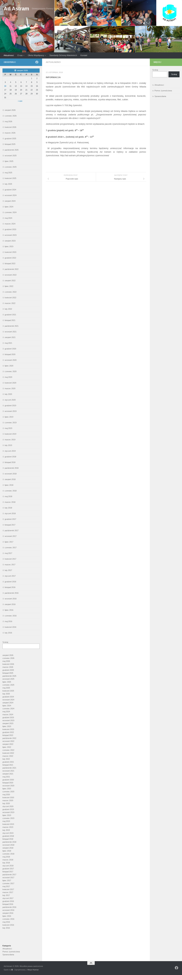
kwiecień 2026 (10, 127)
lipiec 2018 (9, 485)
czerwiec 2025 (10, 167)
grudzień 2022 (10, 258)
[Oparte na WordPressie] (12, 970)
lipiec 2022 (9, 286)
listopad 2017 (10, 525)
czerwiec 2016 (10, 616)
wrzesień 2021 (10, 332)
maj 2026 (8, 121)
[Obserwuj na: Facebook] (36, 62)
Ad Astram (16, 8)
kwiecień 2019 (10, 434)
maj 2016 (8, 621)
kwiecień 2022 (10, 298)
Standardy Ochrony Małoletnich (63, 55)
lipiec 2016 (9, 610)
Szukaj (5, 642)
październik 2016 (11, 593)
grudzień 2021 (10, 315)
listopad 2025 (10, 144)
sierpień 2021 (10, 337)
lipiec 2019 (9, 417)
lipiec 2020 (9, 366)
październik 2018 (11, 468)
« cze (20, 101)
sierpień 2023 (10, 241)
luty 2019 (8, 445)
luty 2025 (8, 184)
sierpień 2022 (10, 280)
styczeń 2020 (10, 400)
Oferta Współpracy (36, 55)
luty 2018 (8, 508)
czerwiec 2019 (10, 422)
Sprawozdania (8, 955)
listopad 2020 (10, 354)
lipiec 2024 (9, 207)
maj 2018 (8, 496)
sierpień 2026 (10, 110)
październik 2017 (11, 530)
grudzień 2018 (10, 457)
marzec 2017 (10, 565)
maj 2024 (8, 218)
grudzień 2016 (10, 582)
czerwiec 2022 (10, 292)
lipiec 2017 (9, 542)
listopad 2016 (10, 587)
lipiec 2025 (9, 161)
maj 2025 (8, 173)
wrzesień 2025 (10, 155)
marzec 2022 (10, 303)
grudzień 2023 (10, 229)
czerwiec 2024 (10, 212)
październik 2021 (11, 326)
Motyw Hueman (33, 970)
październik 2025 (11, 150)
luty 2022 (8, 309)
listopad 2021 (10, 320)
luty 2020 (8, 394)
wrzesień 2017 (10, 536)
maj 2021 (8, 343)
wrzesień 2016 (10, 599)
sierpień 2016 (10, 604)
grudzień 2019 (10, 405)
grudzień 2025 (10, 138)
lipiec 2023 (9, 246)
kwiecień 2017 (10, 559)
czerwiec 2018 (10, 491)
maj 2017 (8, 553)
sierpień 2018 (10, 479)
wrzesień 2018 (10, 474)
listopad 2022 (10, 263)
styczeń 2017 (10, 576)
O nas (20, 55)
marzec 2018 (10, 502)
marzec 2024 (10, 224)
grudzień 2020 (10, 349)
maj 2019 (8, 428)
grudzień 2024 (10, 190)
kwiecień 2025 (10, 178)
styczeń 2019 (10, 451)
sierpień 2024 (10, 201)
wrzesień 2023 (10, 235)
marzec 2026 (10, 133)
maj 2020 (8, 377)
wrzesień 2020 (10, 360)
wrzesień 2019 (10, 411)
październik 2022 (11, 269)
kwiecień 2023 (10, 252)
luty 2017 (8, 570)
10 (5, 86)
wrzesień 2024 (10, 195)
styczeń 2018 (10, 513)
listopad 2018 (10, 462)
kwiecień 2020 (10, 383)
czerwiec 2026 (10, 116)
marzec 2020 (10, 388)
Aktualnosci (9, 55)
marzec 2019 (10, 440)
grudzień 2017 (10, 519)
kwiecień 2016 (10, 627)
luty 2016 (8, 633)
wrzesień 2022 (10, 275)
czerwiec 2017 (10, 547)
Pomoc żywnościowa (11, 952)
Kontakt (83, 55)
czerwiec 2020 (10, 371)
